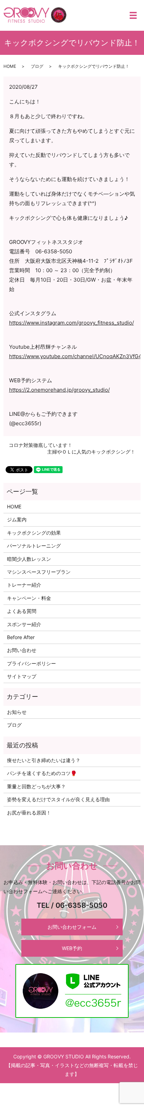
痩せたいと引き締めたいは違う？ (43, 760)
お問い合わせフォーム (72, 927)
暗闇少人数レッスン (29, 559)
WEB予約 (72, 948)
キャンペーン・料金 (29, 598)
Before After (21, 637)
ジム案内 (17, 519)
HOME (9, 66)
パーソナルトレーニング (34, 546)
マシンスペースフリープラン (39, 572)
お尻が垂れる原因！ (29, 813)
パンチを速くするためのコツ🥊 (42, 773)
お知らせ (17, 712)
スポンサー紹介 (24, 624)
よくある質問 (21, 611)
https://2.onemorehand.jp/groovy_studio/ (59, 389)
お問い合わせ (21, 650)
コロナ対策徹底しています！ (40, 445)
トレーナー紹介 (24, 585)
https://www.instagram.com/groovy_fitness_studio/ (71, 322)
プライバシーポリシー (31, 663)
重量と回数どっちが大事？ (36, 786)
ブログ (37, 66)
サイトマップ (21, 676)
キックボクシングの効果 (34, 533)
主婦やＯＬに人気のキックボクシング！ (91, 452)
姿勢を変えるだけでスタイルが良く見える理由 (58, 799)
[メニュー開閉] (133, 15)
